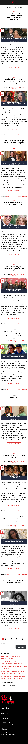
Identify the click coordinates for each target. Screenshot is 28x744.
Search (3, 643)
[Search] (26, 2)
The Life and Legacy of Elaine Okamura (14, 456)
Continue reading (14, 67)
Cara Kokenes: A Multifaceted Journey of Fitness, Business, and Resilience (14, 16)
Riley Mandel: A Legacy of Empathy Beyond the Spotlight (14, 204)
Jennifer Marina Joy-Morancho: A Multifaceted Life (14, 268)
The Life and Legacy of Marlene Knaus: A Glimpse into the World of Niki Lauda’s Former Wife (14, 333)
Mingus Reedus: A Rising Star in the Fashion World (14, 582)
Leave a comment (22, 73)
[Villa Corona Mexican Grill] (14, 2)
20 (21, 639)
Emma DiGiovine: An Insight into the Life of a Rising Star (14, 142)
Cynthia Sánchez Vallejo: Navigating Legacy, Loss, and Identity (14, 81)
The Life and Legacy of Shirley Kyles (14, 397)
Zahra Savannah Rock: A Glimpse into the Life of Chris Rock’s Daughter (14, 519)
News (14, 11)
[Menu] (2, 2)
